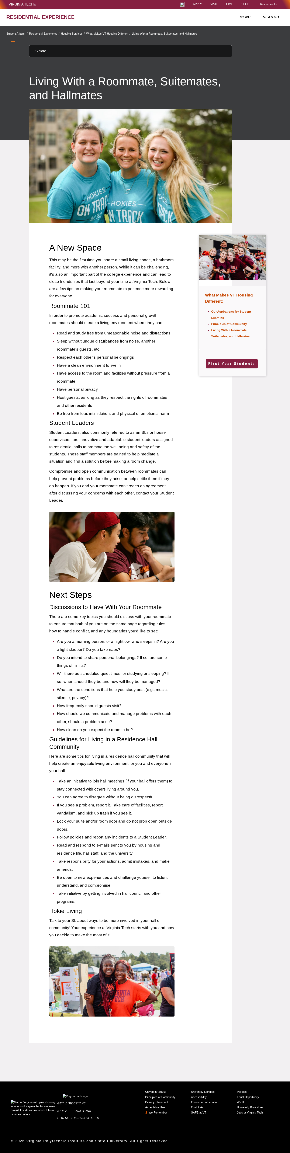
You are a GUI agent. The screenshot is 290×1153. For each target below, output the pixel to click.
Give (229, 4)
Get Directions (72, 1103)
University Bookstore (250, 1107)
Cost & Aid (197, 1107)
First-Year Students (231, 363)
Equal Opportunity (248, 1097)
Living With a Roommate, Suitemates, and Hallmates (164, 33)
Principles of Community (229, 324)
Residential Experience (44, 33)
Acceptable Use (155, 1107)
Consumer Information (204, 1102)
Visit (214, 4)
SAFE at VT (198, 1112)
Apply (197, 4)
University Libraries (203, 1091)
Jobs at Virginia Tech (250, 1112)
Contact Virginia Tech (79, 1118)
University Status (155, 1091)
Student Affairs (17, 33)
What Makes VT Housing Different (108, 33)
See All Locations (75, 1110)
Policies (242, 1091)
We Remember (158, 1112)
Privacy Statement (156, 1102)
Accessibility (199, 1097)
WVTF (241, 1102)
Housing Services (73, 33)
